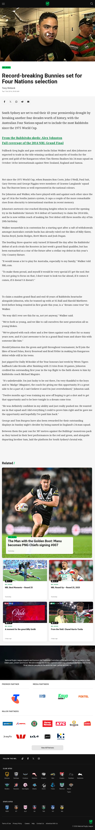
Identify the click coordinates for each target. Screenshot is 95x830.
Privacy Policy (17, 823)
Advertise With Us (52, 823)
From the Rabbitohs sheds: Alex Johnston (32, 138)
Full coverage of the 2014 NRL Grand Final (33, 143)
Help (33, 823)
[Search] (91, 3)
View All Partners (47, 748)
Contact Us (40, 823)
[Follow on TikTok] (23, 758)
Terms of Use (6, 823)
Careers (27, 823)
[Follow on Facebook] (28, 758)
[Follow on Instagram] (39, 758)
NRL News (6, 67)
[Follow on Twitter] (33, 758)
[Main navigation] (3, 3)
